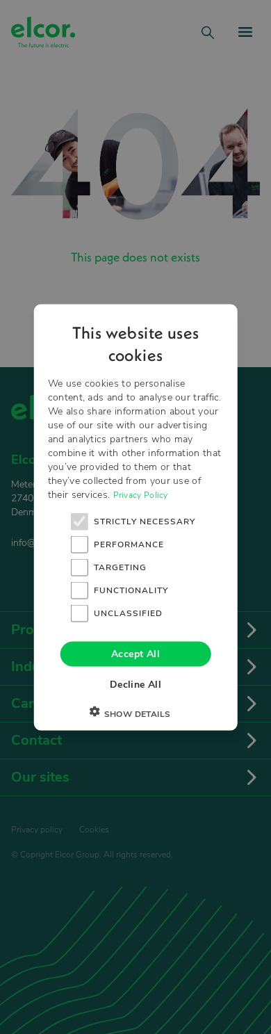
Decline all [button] (135, 683)
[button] (136, 713)
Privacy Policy (140, 494)
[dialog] (136, 517)
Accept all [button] (135, 653)
